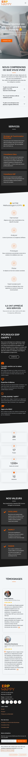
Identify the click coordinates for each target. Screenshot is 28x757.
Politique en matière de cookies (7, 750)
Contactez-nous (7, 40)
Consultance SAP (5, 727)
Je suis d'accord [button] (22, 754)
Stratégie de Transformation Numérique (10, 722)
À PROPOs (13, 356)
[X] (19, 702)
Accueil (2, 709)
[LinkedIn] (11, 702)
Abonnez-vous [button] (21, 741)
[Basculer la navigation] (25, 2)
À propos (3, 711)
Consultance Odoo (5, 724)
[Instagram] (3, 702)
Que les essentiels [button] (13, 754)
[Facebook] (7, 702)
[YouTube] (15, 702)
